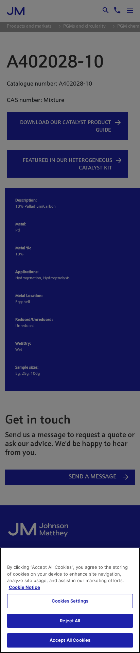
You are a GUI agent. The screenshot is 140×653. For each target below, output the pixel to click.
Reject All (70, 620)
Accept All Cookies (70, 640)
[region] (70, 600)
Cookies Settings (70, 601)
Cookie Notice (24, 587)
